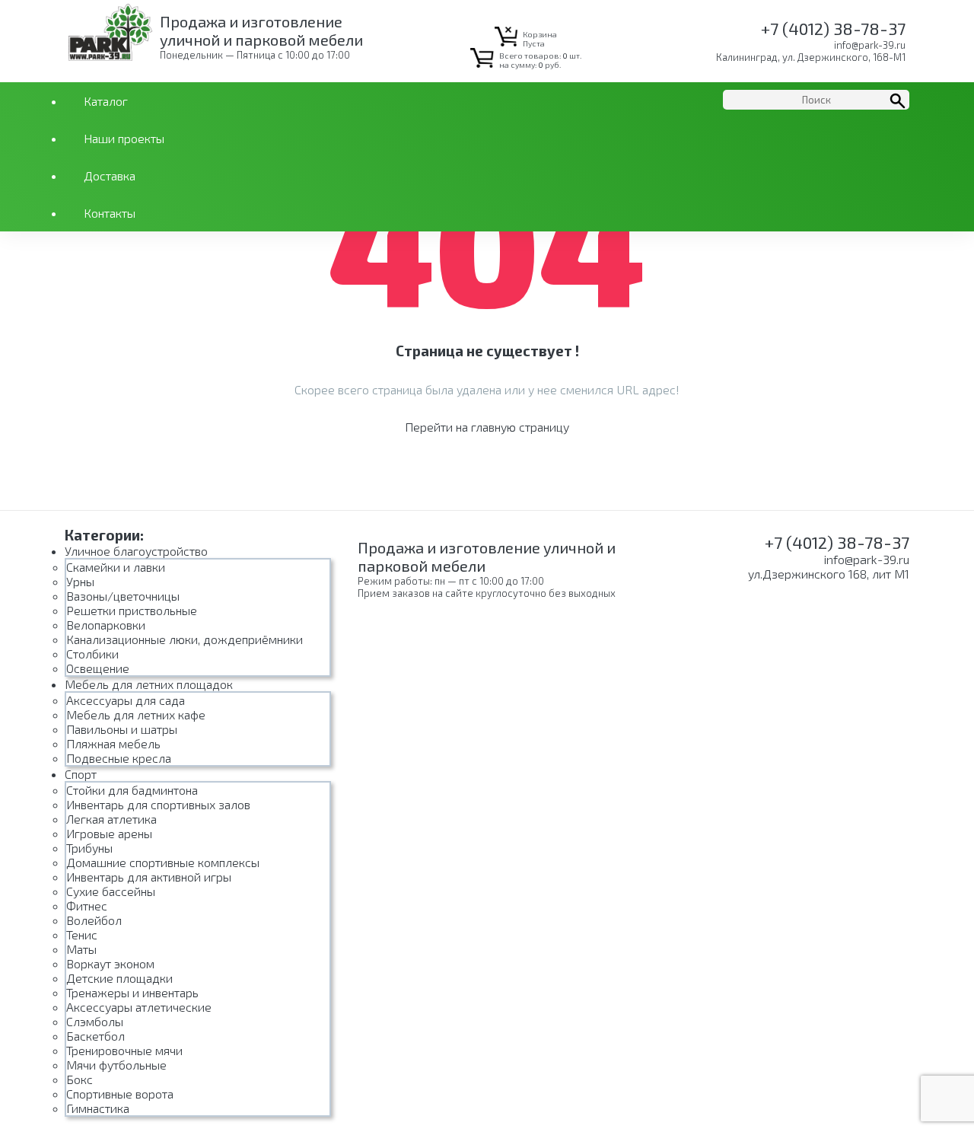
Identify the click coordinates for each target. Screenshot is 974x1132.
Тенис (81, 934)
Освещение (97, 668)
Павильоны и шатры (121, 729)
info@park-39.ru (870, 45)
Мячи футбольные (116, 1064)
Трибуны (89, 847)
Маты (81, 949)
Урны (80, 581)
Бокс (79, 1079)
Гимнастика (97, 1108)
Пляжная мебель (113, 743)
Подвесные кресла (118, 758)
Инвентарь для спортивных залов (158, 804)
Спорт (81, 774)
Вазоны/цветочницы (123, 595)
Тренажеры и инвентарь (132, 992)
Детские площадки (119, 978)
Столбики (92, 653)
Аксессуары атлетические (139, 1007)
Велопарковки (105, 624)
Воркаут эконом (110, 963)
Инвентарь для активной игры (148, 876)
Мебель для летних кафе (135, 714)
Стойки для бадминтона (132, 790)
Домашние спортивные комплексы (162, 862)
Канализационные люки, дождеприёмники (184, 639)
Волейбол (94, 920)
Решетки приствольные (131, 610)
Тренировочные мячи (124, 1050)
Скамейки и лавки (115, 567)
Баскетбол (95, 1035)
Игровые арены (109, 833)
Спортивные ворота (119, 1093)
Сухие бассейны (110, 891)
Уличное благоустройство (136, 551)
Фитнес (86, 905)
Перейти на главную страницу (487, 426)
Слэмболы (94, 1021)
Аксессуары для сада (125, 700)
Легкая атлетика (111, 819)
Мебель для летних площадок (149, 684)
